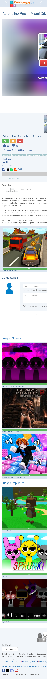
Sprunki (4, 576)
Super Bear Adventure (9, 531)
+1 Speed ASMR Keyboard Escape (13, 477)
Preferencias (32, 666)
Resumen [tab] (15, 178)
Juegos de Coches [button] (9, 155)
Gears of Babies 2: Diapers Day (12, 432)
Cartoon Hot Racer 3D (10, 271)
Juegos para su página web (15, 666)
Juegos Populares (13, 483)
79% (5, 141)
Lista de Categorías (12, 661)
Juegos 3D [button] (22, 155)
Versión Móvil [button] (11, 649)
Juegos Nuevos (11, 338)
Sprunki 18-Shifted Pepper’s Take (13, 386)
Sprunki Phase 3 (7, 622)
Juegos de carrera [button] (33, 155)
